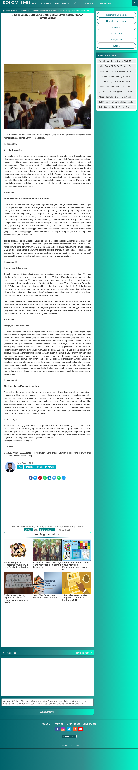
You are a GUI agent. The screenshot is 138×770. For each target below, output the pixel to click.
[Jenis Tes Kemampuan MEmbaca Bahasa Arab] (47, 583)
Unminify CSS (89, 724)
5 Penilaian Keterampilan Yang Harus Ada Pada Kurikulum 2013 (74, 597)
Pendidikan (61, 3)
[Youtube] (80, 730)
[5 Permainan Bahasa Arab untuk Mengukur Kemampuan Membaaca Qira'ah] (76, 550)
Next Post (11, 652)
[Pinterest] (40, 478)
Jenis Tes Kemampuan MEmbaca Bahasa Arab (45, 596)
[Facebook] (31, 478)
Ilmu (34, 3)
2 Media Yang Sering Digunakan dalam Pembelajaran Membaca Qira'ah (16, 599)
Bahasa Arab (116, 33)
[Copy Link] (64, 478)
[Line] (59, 478)
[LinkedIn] (49, 478)
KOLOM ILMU (16, 2)
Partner (59, 724)
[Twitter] (35, 478)
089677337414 (47, 529)
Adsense (116, 27)
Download (89, 3)
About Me (47, 724)
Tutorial (45, 3)
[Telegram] (54, 478)
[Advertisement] (47, 42)
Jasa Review (104, 3)
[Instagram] (63, 730)
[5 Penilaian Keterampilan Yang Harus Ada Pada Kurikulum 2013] (76, 583)
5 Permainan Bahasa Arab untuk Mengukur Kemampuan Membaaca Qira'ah (75, 566)
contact (28, 529)
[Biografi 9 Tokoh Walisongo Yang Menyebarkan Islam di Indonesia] (47, 550)
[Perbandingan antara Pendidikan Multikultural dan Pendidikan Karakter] (18, 550)
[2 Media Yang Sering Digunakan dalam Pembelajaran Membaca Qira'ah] (18, 583)
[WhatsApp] (45, 478)
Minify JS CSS (73, 724)
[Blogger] (75, 730)
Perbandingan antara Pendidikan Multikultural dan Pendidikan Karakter (16, 564)
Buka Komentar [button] (47, 711)
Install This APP (69, 736)
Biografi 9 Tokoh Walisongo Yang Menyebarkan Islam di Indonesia (47, 564)
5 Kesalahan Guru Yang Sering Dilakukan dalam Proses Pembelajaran (47, 16)
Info (75, 3)
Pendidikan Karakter (46, 467)
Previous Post (82, 652)
